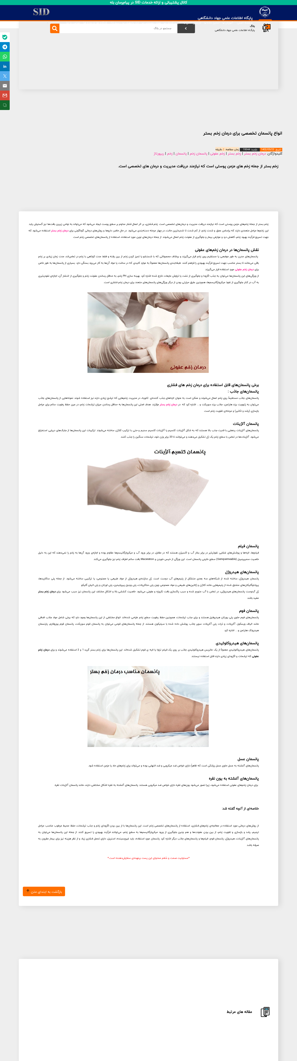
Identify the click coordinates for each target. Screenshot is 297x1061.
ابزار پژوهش (132, 23)
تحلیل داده (213, 23)
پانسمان (181, 153)
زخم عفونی (217, 153)
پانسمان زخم (198, 153)
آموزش (229, 23)
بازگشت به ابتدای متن (46, 892)
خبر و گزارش (173, 23)
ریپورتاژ (115, 23)
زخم (170, 153)
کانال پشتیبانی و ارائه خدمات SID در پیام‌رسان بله (148, 2)
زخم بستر (234, 153)
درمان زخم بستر (255, 153)
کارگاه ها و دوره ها (95, 23)
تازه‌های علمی (193, 23)
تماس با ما (73, 23)
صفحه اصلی (245, 23)
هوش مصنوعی (152, 23)
